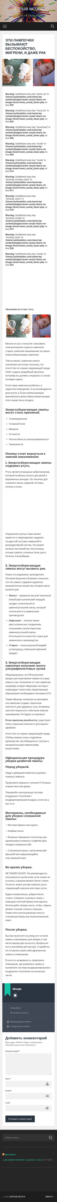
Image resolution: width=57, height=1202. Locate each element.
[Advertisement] (30, 286)
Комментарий (12, 1051)
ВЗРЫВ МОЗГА (28, 8)
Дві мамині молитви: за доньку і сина (22, 1159)
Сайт (7, 1103)
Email (8, 1091)
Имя (8, 1079)
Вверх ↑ (50, 1196)
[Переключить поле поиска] (52, 26)
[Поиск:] (28, 1137)
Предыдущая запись (20, 1021)
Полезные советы (19, 1013)
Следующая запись (20, 1026)
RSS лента (10, 1154)
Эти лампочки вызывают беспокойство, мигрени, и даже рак (25, 46)
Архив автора (15, 995)
